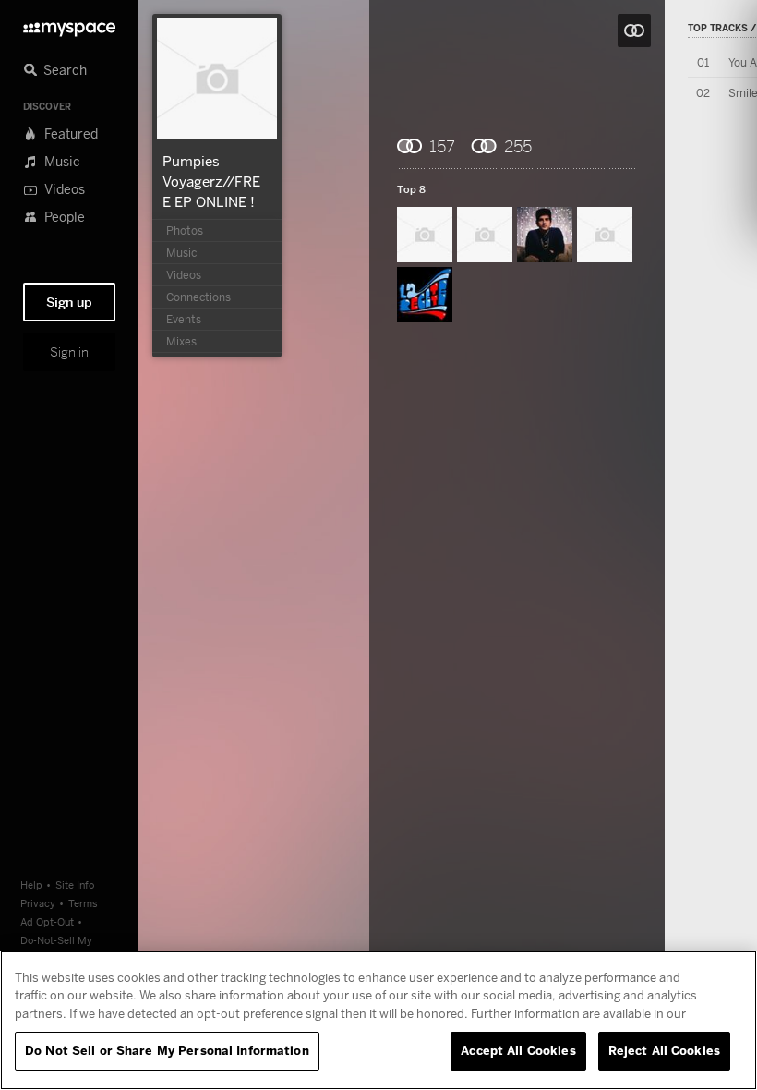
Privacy (37, 903)
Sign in (69, 352)
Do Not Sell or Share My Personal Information (167, 1050)
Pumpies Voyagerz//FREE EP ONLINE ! (211, 181)
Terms (83, 903)
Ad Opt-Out (47, 921)
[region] (378, 1020)
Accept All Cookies (518, 1050)
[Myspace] (69, 24)
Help (31, 884)
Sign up (69, 302)
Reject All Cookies (664, 1050)
